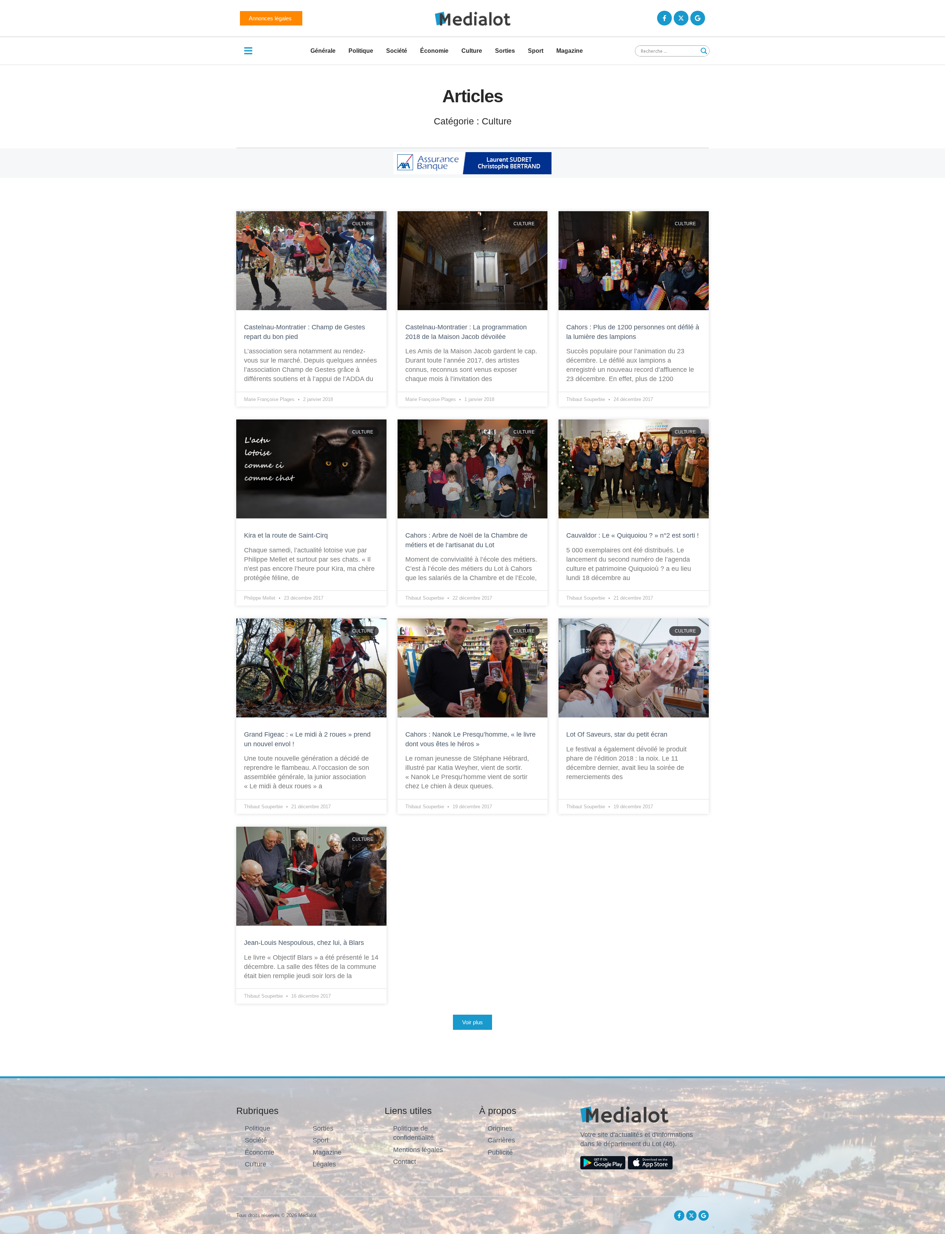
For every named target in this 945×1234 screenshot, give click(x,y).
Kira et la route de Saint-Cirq (287, 535)
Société (396, 51)
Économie (434, 51)
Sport (535, 51)
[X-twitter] (681, 18)
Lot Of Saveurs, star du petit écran (617, 734)
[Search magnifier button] (704, 51)
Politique (360, 51)
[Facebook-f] (664, 18)
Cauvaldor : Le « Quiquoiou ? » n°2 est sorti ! (633, 535)
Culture (471, 51)
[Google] (697, 18)
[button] (472, 1022)
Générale (323, 51)
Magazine (569, 51)
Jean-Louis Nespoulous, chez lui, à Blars (304, 942)
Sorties (505, 51)
